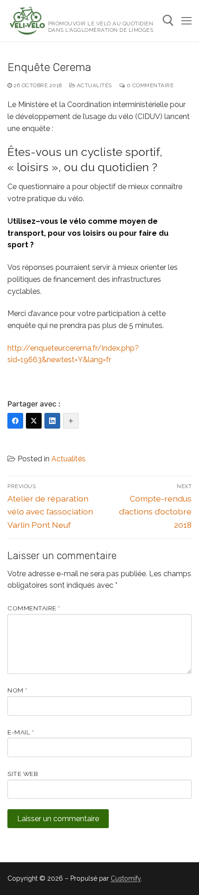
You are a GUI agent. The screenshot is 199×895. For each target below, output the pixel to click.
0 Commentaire (149, 85)
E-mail (20, 732)
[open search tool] (168, 20)
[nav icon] (186, 20)
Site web (22, 773)
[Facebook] (15, 421)
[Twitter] (34, 421)
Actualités (93, 85)
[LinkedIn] (52, 421)
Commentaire (33, 608)
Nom (17, 690)
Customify (126, 878)
